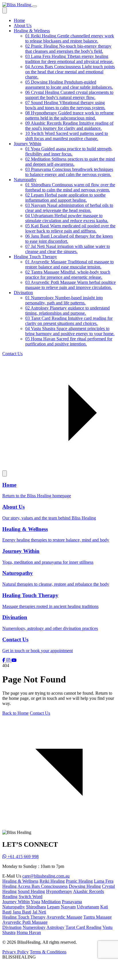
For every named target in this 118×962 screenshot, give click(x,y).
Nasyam (68, 906)
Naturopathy (25, 179)
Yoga (35, 901)
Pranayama (72, 901)
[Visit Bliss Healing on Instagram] (8, 660)
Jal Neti (39, 912)
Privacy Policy (15, 951)
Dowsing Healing (85, 886)
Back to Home (15, 713)
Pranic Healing (79, 881)
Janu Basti (22, 912)
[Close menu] (4, 10)
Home (19, 20)
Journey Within (27, 143)
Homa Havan (29, 932)
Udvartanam (88, 906)
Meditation (51, 901)
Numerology (34, 927)
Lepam (53, 906)
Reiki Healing (52, 881)
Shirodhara (36, 906)
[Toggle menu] (34, 6)
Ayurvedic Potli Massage (25, 922)
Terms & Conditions (48, 951)
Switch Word (30, 896)
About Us (23, 25)
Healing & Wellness (32, 30)
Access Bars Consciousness (42, 886)
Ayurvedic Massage (64, 917)
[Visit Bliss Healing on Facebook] (4, 660)
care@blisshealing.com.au (46, 876)
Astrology (55, 927)
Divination (23, 292)
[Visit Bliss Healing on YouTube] (14, 660)
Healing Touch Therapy (35, 256)
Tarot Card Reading (83, 927)
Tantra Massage (97, 917)
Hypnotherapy (59, 891)
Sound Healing (31, 891)
